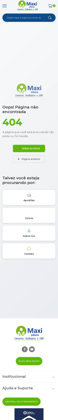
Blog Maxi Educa (29, 361)
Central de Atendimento (21, 401)
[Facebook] (25, 349)
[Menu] (4, 6)
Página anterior (31, 159)
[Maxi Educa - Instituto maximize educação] (29, 335)
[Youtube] (32, 349)
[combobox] (24, 17)
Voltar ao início (31, 148)
